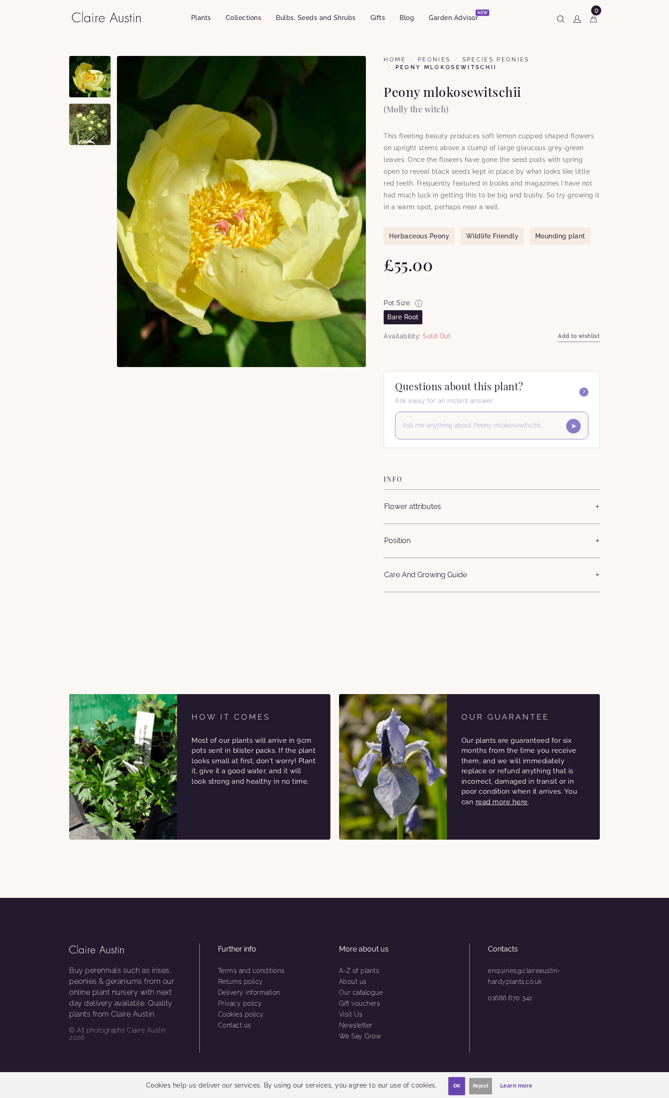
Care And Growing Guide (425, 574)
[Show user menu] (577, 17)
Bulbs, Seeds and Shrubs (316, 17)
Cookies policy (241, 1014)
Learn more (516, 1086)
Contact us (234, 1025)
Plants (201, 17)
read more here (502, 802)
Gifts (377, 17)
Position (397, 540)
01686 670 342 (510, 998)
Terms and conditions (251, 970)
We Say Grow (360, 1036)
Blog (407, 17)
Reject (480, 1086)
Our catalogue (361, 992)
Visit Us (351, 1014)
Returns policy (240, 981)
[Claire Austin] (110, 16)
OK (456, 1086)
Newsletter (356, 1025)
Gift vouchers (359, 1003)
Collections (244, 17)
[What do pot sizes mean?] (418, 303)
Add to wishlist (579, 336)
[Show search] (560, 17)
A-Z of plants (359, 970)
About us (353, 981)
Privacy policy (240, 1003)
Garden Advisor (457, 16)
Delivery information (249, 992)
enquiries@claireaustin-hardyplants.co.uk (524, 976)
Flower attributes (412, 506)
